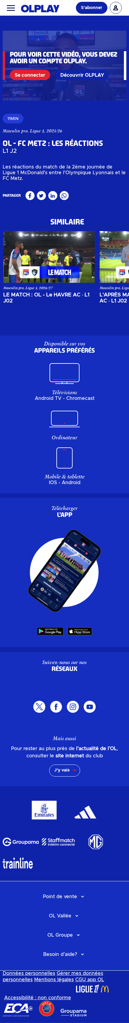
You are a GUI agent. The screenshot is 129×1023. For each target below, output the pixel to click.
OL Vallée (60, 915)
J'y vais (62, 770)
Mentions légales (54, 979)
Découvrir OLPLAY (82, 75)
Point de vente (60, 896)
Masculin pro (15, 131)
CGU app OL (89, 979)
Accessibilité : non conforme (37, 997)
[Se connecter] (116, 8)
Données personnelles (29, 973)
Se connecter (30, 75)
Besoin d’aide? (60, 954)
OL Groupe (60, 935)
